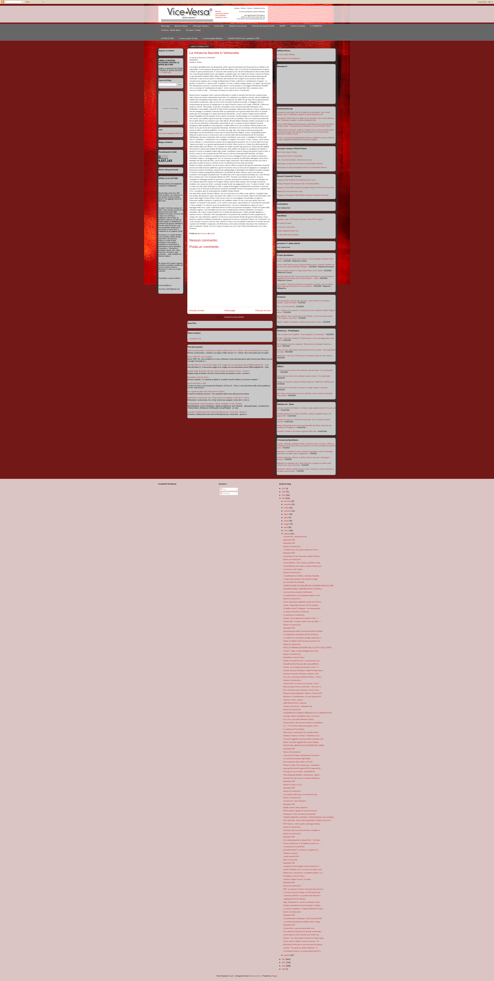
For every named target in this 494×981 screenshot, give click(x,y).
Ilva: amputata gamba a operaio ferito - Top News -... (303, 840)
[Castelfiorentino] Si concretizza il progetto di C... (301, 850)
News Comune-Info (290, 860)
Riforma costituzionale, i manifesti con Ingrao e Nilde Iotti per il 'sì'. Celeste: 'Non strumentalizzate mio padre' (228, 351)
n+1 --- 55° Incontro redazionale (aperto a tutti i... (301, 726)
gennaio (287, 955)
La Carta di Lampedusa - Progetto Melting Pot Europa (303, 909)
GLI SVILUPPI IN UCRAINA (293, 582)
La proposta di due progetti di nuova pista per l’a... (302, 866)
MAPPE (283, 26)
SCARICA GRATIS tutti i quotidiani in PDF (243, 38)
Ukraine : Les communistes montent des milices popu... (304, 938)
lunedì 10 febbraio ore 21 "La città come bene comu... (303, 870)
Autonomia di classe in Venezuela (289, 156)
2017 (284, 489)
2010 (284, 969)
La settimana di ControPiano (293, 615)
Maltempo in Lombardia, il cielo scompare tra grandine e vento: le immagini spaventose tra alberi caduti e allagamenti (305, 453)
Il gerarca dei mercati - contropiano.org (297, 706)
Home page (165, 26)
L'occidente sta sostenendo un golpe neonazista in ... (303, 638)
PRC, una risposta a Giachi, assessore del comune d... (303, 889)
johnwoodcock (256, 976)
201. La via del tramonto (286, 306)
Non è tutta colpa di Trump (287, 152)
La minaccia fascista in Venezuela (296, 612)
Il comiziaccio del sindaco (293, 569)
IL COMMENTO (316, 26)
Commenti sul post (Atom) (234, 317)
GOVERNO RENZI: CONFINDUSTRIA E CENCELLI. (303, 589)
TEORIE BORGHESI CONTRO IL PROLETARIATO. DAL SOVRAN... (309, 817)
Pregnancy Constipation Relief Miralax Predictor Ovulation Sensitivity (302, 195)
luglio (286, 518)
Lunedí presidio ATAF (291, 856)
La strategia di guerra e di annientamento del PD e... (302, 951)
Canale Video (219, 26)
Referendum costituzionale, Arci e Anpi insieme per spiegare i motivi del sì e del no (218, 398)
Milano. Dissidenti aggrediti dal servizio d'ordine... (301, 742)
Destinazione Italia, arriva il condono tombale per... (302, 778)
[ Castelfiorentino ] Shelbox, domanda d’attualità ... (302, 576)
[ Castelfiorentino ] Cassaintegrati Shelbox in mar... (302, 595)
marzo (286, 531)
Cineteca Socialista (298, 26)
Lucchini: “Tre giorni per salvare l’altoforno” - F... (301, 948)
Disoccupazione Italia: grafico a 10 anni (298, 762)
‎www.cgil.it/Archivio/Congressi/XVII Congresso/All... (302, 768)
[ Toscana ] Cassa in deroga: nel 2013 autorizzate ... (302, 892)
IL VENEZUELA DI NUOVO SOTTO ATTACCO (300, 635)
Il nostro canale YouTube (188, 38)
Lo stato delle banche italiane (288, 235)
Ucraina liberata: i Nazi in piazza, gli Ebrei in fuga (301, 563)
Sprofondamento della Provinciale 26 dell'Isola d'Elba (303, 631)
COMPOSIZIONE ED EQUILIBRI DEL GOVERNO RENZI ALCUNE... (309, 586)
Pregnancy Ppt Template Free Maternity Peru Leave (296, 180)
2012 (284, 962)
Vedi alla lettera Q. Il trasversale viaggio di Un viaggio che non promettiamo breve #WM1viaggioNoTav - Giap (227, 365)
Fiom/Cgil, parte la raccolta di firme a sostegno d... (302, 830)
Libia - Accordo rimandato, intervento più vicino (294, 160)
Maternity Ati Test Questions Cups (289, 191)
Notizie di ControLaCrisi (292, 546)
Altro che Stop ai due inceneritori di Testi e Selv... (301, 690)
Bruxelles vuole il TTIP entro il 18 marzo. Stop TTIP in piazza (300, 219)
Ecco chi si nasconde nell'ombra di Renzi (298, 719)
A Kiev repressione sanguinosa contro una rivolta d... (303, 602)
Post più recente (196, 310)
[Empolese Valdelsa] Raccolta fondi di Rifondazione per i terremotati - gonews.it (217, 412)
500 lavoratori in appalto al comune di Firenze (300, 811)
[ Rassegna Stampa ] (201, 26)
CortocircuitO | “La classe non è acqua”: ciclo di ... (302, 683)
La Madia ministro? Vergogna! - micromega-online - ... (303, 608)
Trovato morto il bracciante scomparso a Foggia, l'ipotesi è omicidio (302, 388)
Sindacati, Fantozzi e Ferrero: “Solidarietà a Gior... (302, 736)
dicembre (287, 501)
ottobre (287, 508)
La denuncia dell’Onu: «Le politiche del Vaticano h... (302, 896)
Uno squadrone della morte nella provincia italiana (205, 391)
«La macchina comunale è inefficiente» (297, 592)
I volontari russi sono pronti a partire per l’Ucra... (301, 550)
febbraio (287, 534)
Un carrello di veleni (284, 223)
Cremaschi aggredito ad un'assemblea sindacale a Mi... (303, 739)
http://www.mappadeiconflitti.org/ (170, 133)
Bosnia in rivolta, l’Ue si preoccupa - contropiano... (302, 765)
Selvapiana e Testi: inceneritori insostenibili (299, 814)
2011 (284, 966)
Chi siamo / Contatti (193, 30)
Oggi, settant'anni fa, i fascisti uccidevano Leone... (302, 902)
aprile (286, 527)
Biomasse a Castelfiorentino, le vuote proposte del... (302, 696)
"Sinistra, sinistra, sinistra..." (294, 700)
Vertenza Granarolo (290, 853)
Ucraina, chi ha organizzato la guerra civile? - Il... (301, 618)
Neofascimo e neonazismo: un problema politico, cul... (303, 873)
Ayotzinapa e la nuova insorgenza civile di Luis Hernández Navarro (302, 167)
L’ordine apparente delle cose (287, 231)
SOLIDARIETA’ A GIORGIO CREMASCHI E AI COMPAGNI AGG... (308, 713)
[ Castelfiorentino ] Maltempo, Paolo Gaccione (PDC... (303, 918)
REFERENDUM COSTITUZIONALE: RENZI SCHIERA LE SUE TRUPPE (214, 404)
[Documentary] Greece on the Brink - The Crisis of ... (303, 687)
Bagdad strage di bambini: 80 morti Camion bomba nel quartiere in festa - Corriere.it (218, 371)
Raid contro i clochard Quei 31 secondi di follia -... (301, 732)
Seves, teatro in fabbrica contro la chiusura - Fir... (301, 941)
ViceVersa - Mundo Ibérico (171, 30)
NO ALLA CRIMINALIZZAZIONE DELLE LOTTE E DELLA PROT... (308, 648)
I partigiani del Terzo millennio (294, 899)
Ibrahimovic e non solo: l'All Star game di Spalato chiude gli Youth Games (304, 356)
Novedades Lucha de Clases (198, 377)
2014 (284, 498)
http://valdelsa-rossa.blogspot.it (288, 58)
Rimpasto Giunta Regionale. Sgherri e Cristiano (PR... (303, 693)
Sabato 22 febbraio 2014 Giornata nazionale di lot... (302, 641)
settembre (288, 511)
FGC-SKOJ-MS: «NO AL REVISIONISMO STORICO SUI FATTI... (308, 820)
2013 (284, 959)
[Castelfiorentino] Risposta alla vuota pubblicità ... (301, 664)
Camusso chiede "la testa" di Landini (297, 879)
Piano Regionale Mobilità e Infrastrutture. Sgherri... (302, 775)
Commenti (226, 493)
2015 (284, 495)
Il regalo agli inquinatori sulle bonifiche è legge (300, 579)
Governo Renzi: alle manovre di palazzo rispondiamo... (303, 723)
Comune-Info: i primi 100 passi (294, 801)
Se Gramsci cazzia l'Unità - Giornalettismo (299, 772)
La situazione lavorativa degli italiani (296, 759)
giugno (286, 521)
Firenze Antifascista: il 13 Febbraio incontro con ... (302, 843)
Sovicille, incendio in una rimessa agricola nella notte (296, 431)
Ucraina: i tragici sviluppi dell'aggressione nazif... (301, 651)
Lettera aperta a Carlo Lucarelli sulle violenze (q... (301, 935)
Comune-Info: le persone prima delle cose (298, 928)
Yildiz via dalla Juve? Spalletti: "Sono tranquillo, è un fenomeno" (301, 334)
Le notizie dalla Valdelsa (286, 54)
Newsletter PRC (289, 540)
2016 (284, 492)
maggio (287, 524)
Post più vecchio (263, 310)
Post (224, 489)
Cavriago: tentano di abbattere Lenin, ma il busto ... (302, 716)
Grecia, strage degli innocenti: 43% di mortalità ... (301, 605)
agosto (286, 514)
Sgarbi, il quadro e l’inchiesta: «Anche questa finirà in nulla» (299, 322)
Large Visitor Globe (171, 122)
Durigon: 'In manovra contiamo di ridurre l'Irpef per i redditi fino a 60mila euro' (305, 382)
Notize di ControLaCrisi (291, 599)
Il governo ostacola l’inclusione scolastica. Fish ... (302, 674)
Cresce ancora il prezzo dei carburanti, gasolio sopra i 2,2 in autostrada (303, 376)
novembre (288, 504)
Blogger (274, 976)
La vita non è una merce (286, 227)
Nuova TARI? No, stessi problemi (199, 357)
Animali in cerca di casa (238, 26)
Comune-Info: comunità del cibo (295, 537)
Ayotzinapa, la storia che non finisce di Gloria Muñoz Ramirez (300, 164)
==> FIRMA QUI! (164, 72)
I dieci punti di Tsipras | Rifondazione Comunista (301, 755)
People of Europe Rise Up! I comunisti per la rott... (302, 661)
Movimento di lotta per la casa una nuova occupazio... (303, 944)
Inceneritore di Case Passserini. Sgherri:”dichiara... (302, 556)
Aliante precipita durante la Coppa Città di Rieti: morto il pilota (300, 271)
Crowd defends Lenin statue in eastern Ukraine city (302, 566)
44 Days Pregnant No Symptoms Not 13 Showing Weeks (298, 184)
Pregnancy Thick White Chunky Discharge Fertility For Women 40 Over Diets (305, 188)
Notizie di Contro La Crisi (292, 785)
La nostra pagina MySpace (213, 38)
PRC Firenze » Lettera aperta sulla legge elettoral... (302, 824)
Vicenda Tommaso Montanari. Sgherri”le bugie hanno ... (304, 670)
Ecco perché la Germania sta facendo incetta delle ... (303, 931)
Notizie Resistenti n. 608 (196, 383)
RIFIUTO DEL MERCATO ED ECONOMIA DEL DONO (303, 745)
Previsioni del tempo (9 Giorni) (263, 26)
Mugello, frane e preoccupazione (295, 807)
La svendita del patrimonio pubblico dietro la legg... (302, 922)
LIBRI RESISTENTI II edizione (294, 703)
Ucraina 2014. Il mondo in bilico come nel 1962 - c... (302, 621)
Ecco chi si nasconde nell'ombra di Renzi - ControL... (303, 677)
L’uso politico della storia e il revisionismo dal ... (301, 794)
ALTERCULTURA (167, 38)
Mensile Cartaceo (181, 26)
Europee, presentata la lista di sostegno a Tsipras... (302, 905)
